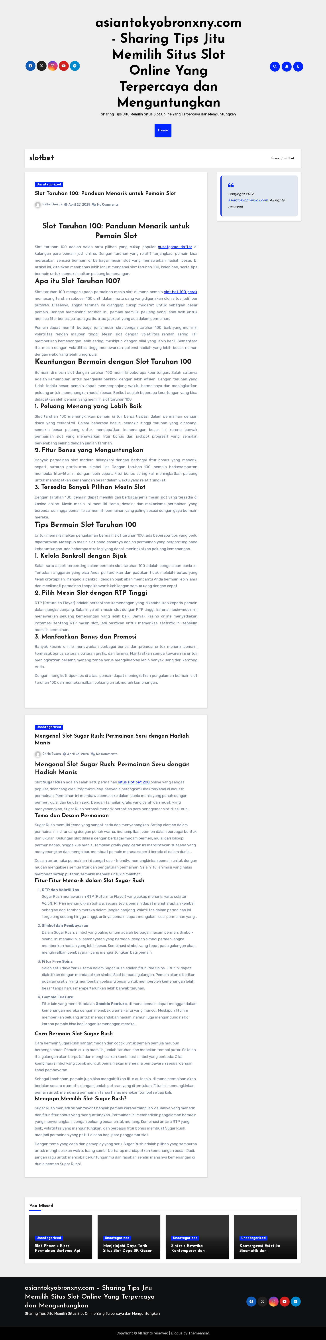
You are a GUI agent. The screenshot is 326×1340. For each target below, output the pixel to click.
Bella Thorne (52, 204)
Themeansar (198, 1333)
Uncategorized (49, 184)
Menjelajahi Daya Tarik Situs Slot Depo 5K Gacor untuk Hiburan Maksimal (127, 1251)
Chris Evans (51, 754)
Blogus (177, 1333)
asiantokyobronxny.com (248, 200)
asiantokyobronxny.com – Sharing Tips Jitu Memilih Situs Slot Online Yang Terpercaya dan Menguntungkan (90, 1297)
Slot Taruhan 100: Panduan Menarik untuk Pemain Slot (105, 193)
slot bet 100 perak (180, 292)
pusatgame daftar (175, 247)
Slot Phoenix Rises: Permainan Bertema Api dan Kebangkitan (57, 1251)
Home (163, 130)
